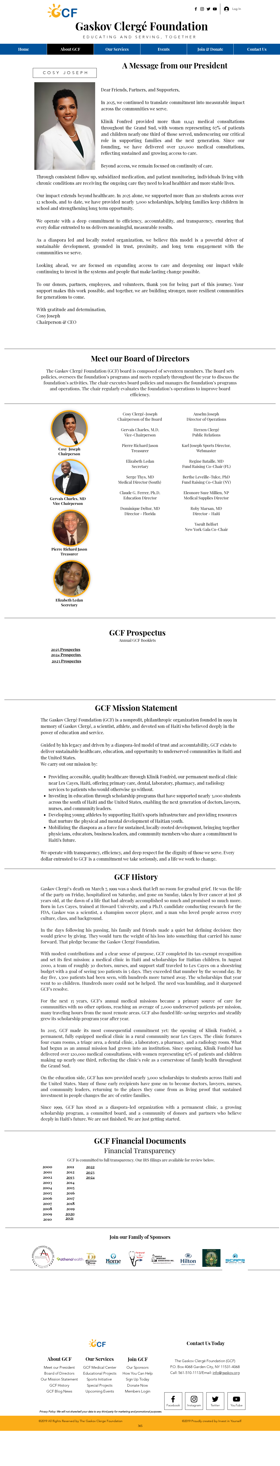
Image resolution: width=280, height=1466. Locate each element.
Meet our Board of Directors (140, 358)
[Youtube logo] (236, 1399)
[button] (256, 49)
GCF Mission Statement (136, 707)
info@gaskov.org (226, 1372)
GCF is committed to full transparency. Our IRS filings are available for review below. (141, 1160)
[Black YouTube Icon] (214, 9)
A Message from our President (175, 65)
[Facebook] (195, 9)
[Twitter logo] (215, 1399)
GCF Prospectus (137, 632)
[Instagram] (202, 9)
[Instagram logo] (194, 1399)
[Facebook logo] (173, 1399)
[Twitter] (208, 9)
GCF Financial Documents (140, 1140)
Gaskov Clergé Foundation (141, 26)
